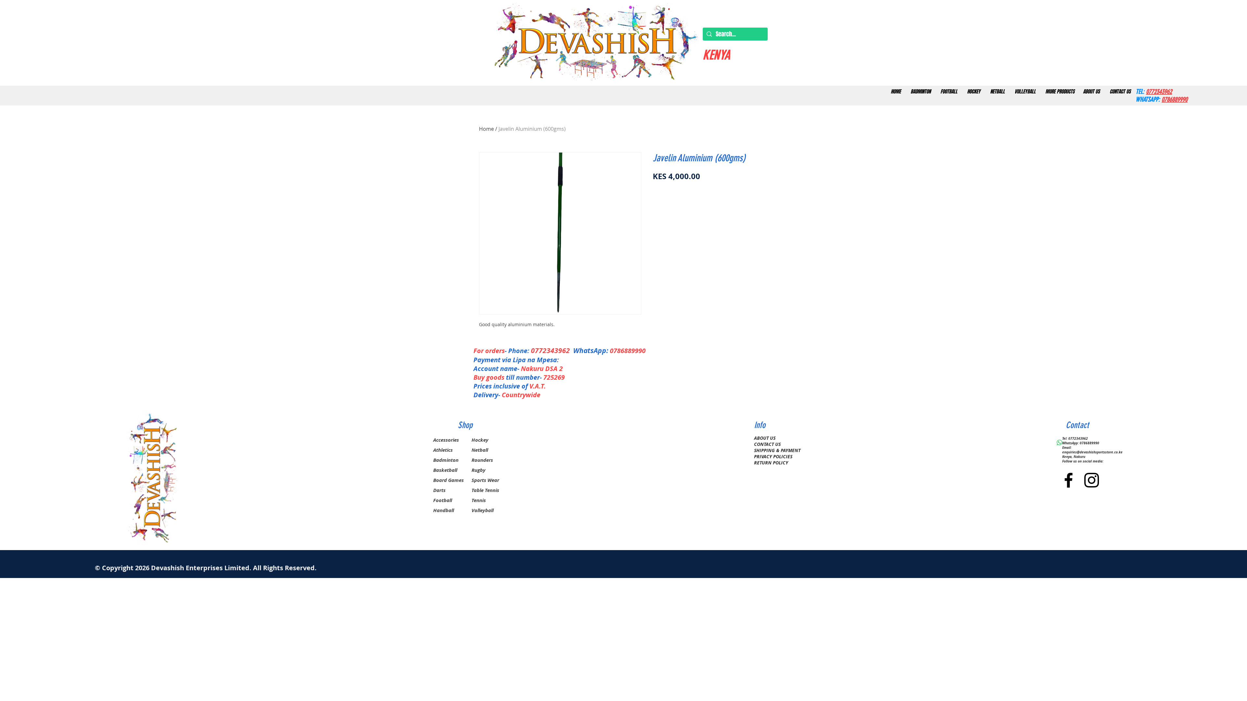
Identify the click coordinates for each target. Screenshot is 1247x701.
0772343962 (552, 350)
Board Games (448, 480)
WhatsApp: (590, 350)
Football (442, 500)
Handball (443, 510)
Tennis (479, 500)
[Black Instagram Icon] (1092, 480)
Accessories (446, 440)
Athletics (443, 450)
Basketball (445, 470)
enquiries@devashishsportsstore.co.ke (1092, 452)
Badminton (446, 460)
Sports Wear (485, 480)
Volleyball (483, 510)
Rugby (478, 470)
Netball (480, 450)
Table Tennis (485, 490)
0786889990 (628, 350)
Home (486, 128)
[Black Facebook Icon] (1068, 480)
